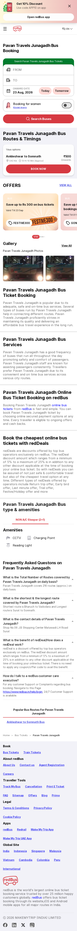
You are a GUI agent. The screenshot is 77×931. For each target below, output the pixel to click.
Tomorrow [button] (62, 90)
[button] (69, 6)
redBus (27, 409)
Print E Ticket (55, 786)
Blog (44, 795)
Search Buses (41, 119)
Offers (32, 795)
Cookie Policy (12, 816)
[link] (30, 211)
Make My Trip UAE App (17, 838)
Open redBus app (38, 17)
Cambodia (26, 859)
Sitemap (18, 795)
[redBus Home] (17, 28)
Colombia (43, 859)
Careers (8, 773)
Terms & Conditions (16, 808)
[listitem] (10, 198)
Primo (56, 795)
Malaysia (55, 851)
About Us (9, 765)
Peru (57, 859)
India (6, 851)
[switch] (67, 105)
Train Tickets (32, 752)
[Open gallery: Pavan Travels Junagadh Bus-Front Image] (23, 268)
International (11, 868)
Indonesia (20, 851)
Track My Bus (12, 786)
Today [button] (45, 90)
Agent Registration (51, 765)
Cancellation (33, 786)
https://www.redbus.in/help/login (22, 691)
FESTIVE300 (21, 223)
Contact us (27, 765)
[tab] (30, 519)
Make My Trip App (42, 829)
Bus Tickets (11, 752)
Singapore (38, 851)
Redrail (21, 829)
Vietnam (8, 859)
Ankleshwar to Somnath (23, 156)
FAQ (5, 795)
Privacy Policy (43, 808)
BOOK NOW (38, 168)
